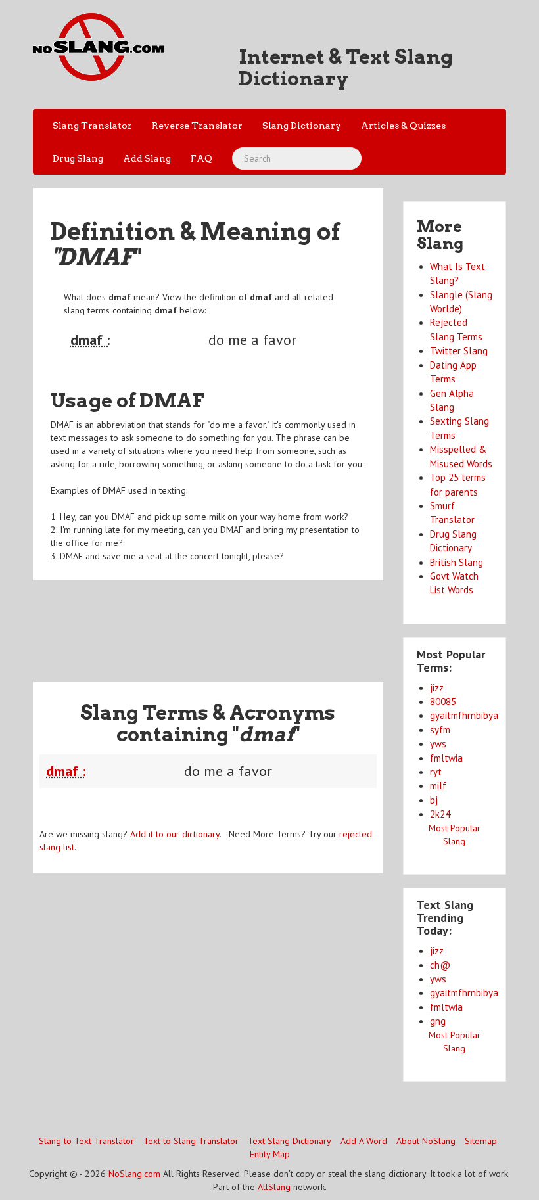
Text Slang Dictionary (289, 1141)
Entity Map (270, 1154)
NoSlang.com (134, 1174)
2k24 (440, 814)
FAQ (201, 158)
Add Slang (147, 158)
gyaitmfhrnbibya (464, 715)
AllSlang (274, 1187)
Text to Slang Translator (191, 1141)
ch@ (440, 965)
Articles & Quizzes (403, 125)
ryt (436, 772)
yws (438, 743)
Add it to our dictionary (175, 834)
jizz (437, 687)
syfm (440, 730)
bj (434, 800)
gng (438, 1021)
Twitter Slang (459, 350)
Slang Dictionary (301, 125)
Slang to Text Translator (86, 1141)
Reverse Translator (197, 125)
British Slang (456, 562)
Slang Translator (92, 125)
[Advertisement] (272, 623)
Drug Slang (78, 158)
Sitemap (481, 1141)
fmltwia (446, 758)
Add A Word (363, 1141)
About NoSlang (426, 1141)
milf (438, 785)
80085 (443, 701)
